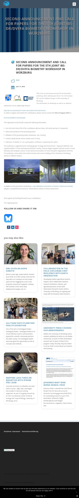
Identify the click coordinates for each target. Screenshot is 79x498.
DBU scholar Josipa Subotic (16, 269)
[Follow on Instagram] (17, 227)
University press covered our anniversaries (57, 329)
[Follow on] (21, 227)
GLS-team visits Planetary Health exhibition (20, 324)
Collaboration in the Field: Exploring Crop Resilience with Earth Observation (56, 272)
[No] (76, 492)
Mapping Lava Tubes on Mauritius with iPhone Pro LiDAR (19, 380)
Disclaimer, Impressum (12, 431)
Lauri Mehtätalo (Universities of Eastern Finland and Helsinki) (52, 186)
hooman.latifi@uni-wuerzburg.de (14, 118)
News (18, 80)
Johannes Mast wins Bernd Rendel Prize (55, 383)
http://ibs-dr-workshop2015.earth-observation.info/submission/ (25, 110)
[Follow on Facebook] (8, 227)
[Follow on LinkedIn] (12, 227)
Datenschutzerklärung (30, 431)
